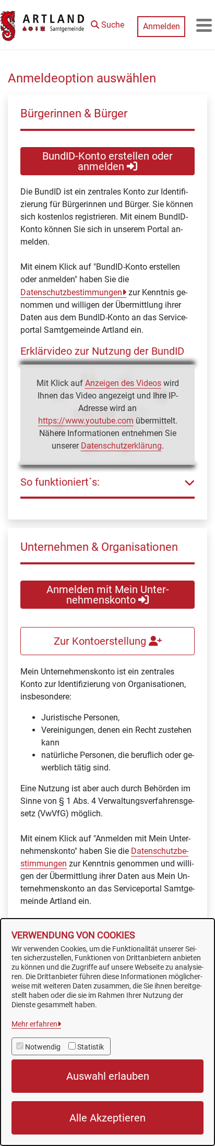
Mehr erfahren (34, 1024)
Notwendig (43, 1047)
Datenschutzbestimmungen (71, 292)
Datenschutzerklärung (121, 446)
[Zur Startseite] (43, 25)
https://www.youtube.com (86, 421)
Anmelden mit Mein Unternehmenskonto (107, 594)
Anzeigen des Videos (123, 383)
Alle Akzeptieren (107, 1118)
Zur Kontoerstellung (101, 641)
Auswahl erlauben (107, 1076)
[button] (107, 22)
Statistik (90, 1047)
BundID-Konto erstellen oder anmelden (107, 161)
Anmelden (161, 26)
